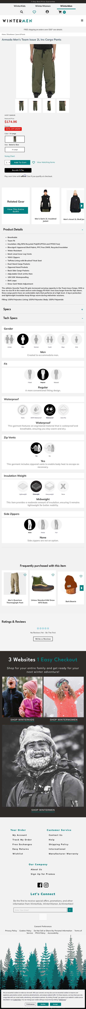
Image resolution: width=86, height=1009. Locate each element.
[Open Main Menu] (71, 21)
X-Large (15, 149)
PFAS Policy (40, 933)
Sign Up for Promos (43, 874)
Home (4, 34)
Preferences (30, 1004)
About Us (36, 869)
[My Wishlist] (34, 12)
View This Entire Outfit (15, 210)
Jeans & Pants (20, 34)
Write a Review (43, 639)
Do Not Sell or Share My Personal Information (53, 931)
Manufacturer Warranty (63, 853)
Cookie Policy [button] (17, 1000)
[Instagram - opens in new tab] (46, 885)
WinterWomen (43, 6)
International (57, 849)
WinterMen (66, 6)
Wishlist (18, 853)
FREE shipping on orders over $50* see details (43, 29)
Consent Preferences (43, 926)
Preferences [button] (62, 1000)
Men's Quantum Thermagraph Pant (15, 601)
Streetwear (11, 34)
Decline (43, 1004)
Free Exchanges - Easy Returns (43, 1)
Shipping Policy (59, 844)
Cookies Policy (25, 931)
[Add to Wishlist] (33, 162)
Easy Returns (21, 849)
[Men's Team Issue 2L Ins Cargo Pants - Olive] (21, 105)
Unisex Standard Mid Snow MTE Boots (43, 601)
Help (52, 839)
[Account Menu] (47, 12)
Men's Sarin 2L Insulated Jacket (45, 220)
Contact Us (56, 835)
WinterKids (20, 6)
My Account (20, 835)
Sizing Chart (10, 156)
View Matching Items (46, 162)
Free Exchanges (22, 844)
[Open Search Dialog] (21, 12)
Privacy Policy (11, 931)
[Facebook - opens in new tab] (40, 885)
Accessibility (53, 933)
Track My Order (22, 839)
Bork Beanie (71, 601)
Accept (55, 1004)
